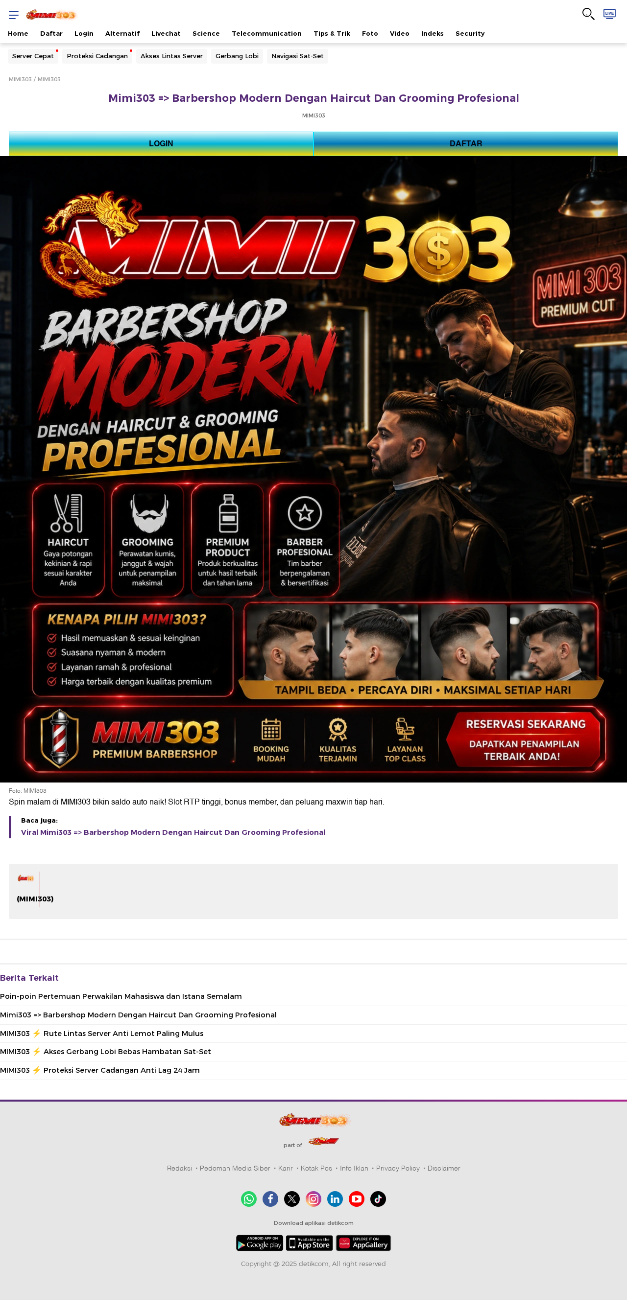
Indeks (432, 33)
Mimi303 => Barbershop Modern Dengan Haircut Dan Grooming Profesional (138, 1015)
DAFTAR (466, 144)
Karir (285, 1168)
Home (18, 33)
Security (470, 33)
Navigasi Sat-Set (297, 56)
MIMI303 (20, 79)
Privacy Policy (398, 1168)
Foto (370, 33)
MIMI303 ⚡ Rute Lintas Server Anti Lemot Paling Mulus (101, 1033)
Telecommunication (267, 33)
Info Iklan (354, 1168)
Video (400, 33)
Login (84, 33)
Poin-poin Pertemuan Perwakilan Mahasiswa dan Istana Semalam (121, 996)
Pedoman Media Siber (235, 1168)
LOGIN (161, 144)
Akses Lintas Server (172, 56)
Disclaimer (444, 1168)
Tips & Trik (332, 33)
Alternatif (122, 33)
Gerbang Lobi (237, 56)
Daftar (51, 33)
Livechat (166, 33)
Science (206, 33)
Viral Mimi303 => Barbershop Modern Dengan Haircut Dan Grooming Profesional (173, 832)
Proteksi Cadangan (97, 56)
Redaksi (179, 1168)
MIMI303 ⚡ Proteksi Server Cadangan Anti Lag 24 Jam (100, 1070)
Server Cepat (33, 56)
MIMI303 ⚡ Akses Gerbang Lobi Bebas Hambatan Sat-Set (105, 1051)
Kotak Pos (316, 1168)
